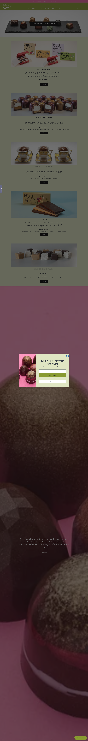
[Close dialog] (67, 356)
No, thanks (52, 381)
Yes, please (52, 375)
